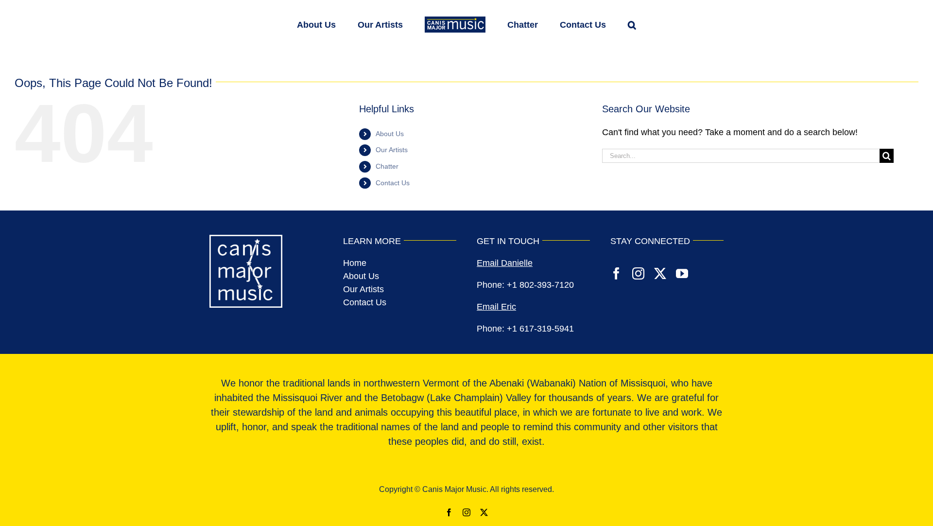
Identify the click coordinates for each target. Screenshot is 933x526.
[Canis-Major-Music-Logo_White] (245, 239)
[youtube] (682, 273)
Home (354, 263)
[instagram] (638, 273)
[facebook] (616, 273)
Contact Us (393, 183)
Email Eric (496, 307)
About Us (390, 134)
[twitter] (660, 273)
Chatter (387, 166)
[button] (602, 23)
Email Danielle (505, 263)
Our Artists (392, 150)
